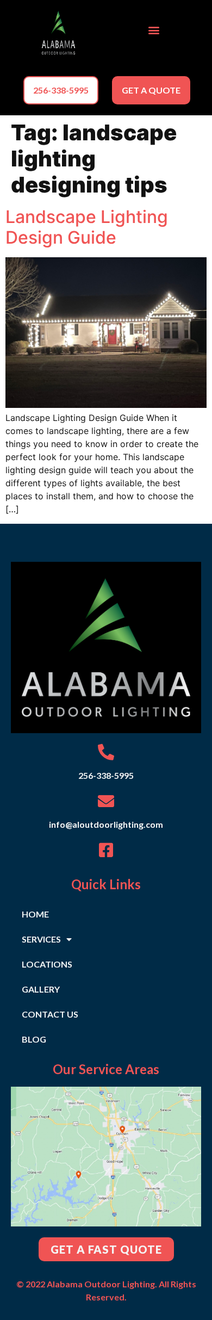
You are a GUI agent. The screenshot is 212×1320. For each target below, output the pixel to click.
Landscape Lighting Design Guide (86, 227)
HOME (35, 914)
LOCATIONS (47, 964)
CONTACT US (50, 1014)
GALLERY (41, 989)
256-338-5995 (106, 775)
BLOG (34, 1039)
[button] (154, 30)
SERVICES (41, 939)
